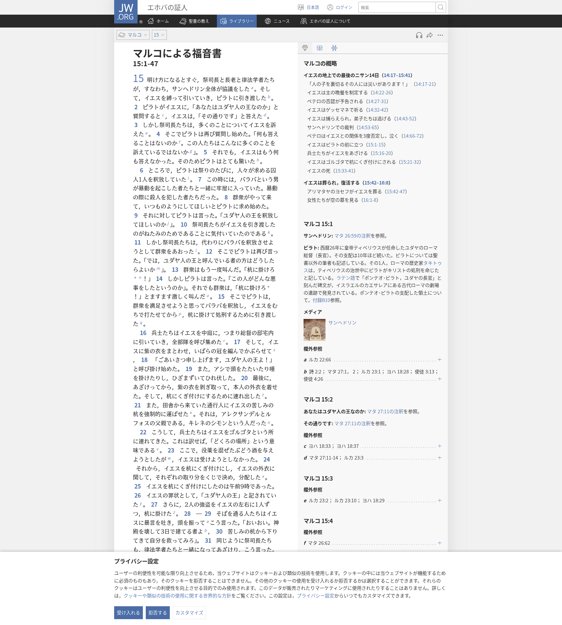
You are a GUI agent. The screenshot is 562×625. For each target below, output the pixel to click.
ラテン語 (345, 277)
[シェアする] (429, 35)
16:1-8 (369, 199)
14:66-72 (412, 135)
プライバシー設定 (315, 595)
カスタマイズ (189, 612)
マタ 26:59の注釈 (352, 235)
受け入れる (128, 612)
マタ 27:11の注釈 (385, 411)
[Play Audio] (419, 35)
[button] (194, 21)
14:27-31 (377, 101)
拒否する (157, 612)
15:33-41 (344, 170)
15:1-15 (376, 144)
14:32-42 (377, 109)
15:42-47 (396, 191)
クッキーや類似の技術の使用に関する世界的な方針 (177, 595)
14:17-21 (425, 83)
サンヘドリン (342, 322)
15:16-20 (382, 152)
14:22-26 (382, 92)
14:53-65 (368, 127)
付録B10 (321, 299)
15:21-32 (410, 161)
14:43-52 (405, 118)
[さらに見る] (440, 35)
